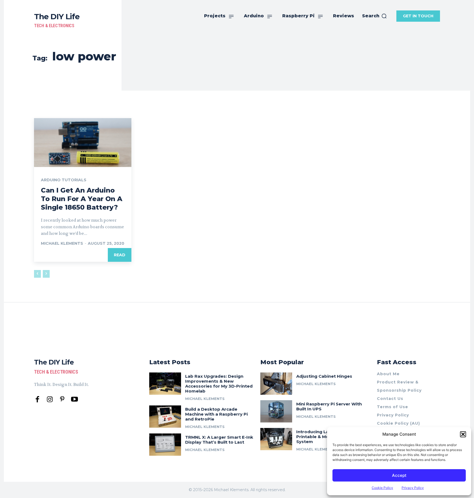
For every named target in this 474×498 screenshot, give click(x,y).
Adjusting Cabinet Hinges (324, 376)
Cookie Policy (382, 488)
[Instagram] (49, 399)
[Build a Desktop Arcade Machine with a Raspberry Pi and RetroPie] (165, 416)
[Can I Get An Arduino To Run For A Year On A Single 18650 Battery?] (82, 142)
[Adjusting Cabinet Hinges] (276, 383)
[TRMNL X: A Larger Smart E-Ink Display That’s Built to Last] (165, 444)
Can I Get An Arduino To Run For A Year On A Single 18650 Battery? (81, 198)
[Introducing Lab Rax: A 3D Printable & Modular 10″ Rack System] (276, 439)
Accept (399, 475)
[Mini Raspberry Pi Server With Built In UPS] (276, 411)
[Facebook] (37, 399)
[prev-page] (37, 274)
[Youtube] (74, 399)
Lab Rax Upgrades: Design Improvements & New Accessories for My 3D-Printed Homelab (219, 384)
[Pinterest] (62, 399)
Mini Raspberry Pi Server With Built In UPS (329, 406)
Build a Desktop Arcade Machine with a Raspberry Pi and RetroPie (216, 414)
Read (119, 254)
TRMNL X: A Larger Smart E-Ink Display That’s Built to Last (219, 440)
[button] (463, 434)
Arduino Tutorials (63, 180)
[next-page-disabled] (46, 274)
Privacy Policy (413, 488)
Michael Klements (62, 243)
